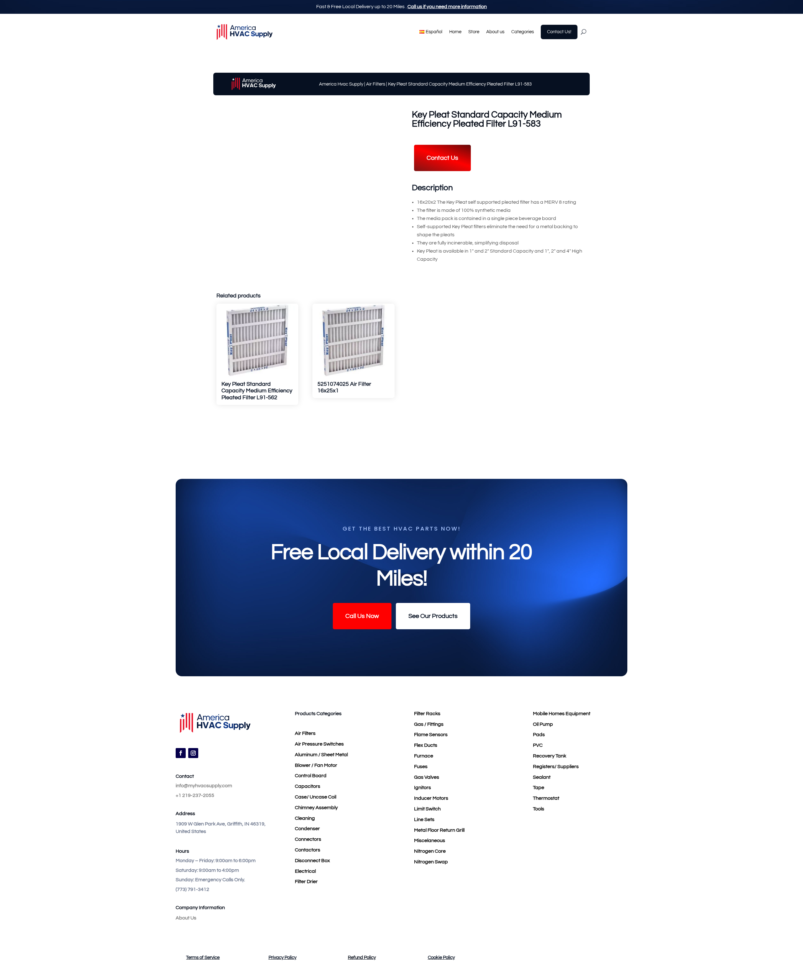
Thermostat (546, 798)
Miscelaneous (429, 840)
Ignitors (422, 787)
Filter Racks (427, 713)
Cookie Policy (441, 957)
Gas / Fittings (429, 724)
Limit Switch (427, 808)
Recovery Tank (549, 755)
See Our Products (433, 616)
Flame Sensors (431, 734)
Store (473, 31)
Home (455, 31)
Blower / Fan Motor (316, 765)
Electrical (305, 871)
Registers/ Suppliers (556, 766)
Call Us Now (362, 616)
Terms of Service (203, 957)
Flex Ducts (425, 745)
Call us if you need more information (447, 6)
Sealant (541, 777)
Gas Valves (426, 777)
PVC (538, 745)
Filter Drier (306, 881)
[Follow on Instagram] (193, 753)
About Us (186, 917)
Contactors (307, 849)
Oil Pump (543, 724)
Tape (538, 787)
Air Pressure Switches (319, 743)
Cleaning (305, 818)
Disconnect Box (312, 860)
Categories (522, 31)
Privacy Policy (282, 957)
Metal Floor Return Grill (439, 830)
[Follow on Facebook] (181, 753)
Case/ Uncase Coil (315, 796)
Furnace (423, 755)
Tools (538, 808)
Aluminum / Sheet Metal (321, 754)
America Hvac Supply (341, 84)
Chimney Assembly (316, 807)
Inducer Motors (431, 798)
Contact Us (442, 158)
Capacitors (307, 786)
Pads (539, 734)
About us (495, 31)
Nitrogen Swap (431, 861)
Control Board (311, 775)
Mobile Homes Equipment (561, 713)
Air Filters (375, 84)
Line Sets (424, 819)
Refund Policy (362, 957)
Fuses (421, 766)
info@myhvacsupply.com (204, 785)
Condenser (307, 828)
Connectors (308, 839)
